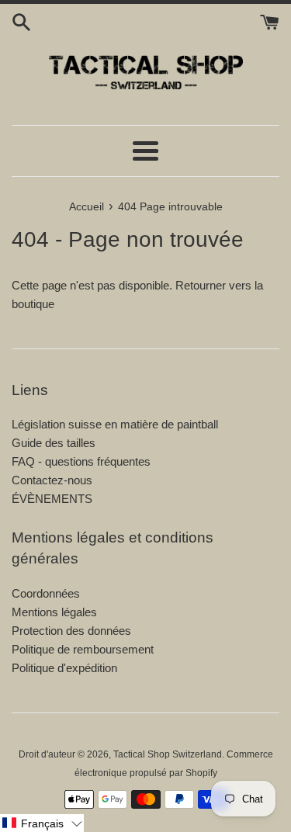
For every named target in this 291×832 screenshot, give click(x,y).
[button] (42, 823)
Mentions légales (54, 612)
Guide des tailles (53, 442)
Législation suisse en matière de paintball (115, 424)
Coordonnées (46, 593)
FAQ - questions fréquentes (81, 461)
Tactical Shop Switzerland (167, 754)
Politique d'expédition (64, 667)
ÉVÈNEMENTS (52, 498)
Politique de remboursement (83, 649)
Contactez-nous (52, 480)
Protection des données (71, 630)
